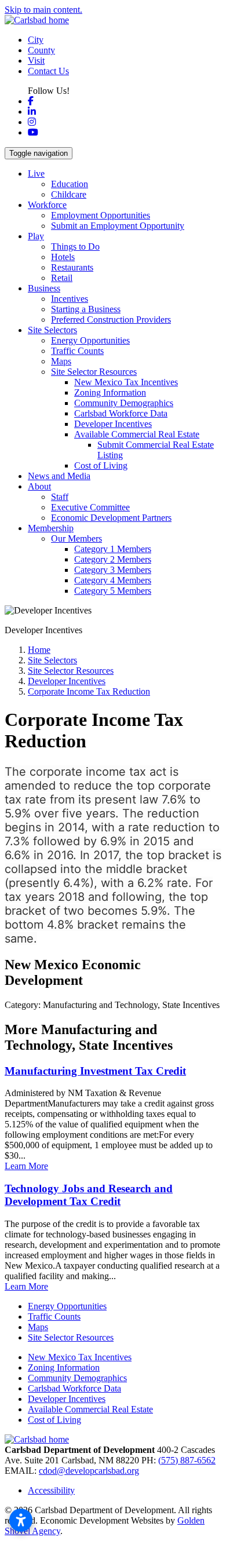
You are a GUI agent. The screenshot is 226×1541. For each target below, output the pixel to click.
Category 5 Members (112, 591)
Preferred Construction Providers (111, 319)
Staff (59, 497)
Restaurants (72, 267)
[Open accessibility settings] (20, 1520)
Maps (61, 361)
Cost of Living (100, 465)
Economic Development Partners (111, 518)
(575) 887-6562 (187, 1460)
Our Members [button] (76, 538)
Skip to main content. (43, 9)
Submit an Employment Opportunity (117, 226)
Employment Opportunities (100, 215)
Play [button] (36, 236)
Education (69, 184)
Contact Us (48, 71)
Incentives (69, 299)
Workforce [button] (47, 205)
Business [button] (44, 288)
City (35, 40)
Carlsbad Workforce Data (120, 413)
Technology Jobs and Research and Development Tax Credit (89, 1194)
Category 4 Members (112, 580)
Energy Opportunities (90, 340)
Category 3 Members (112, 570)
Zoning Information (110, 392)
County (41, 50)
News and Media (59, 476)
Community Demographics (123, 403)
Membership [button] (51, 528)
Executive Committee (90, 507)
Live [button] (36, 173)
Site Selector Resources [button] (94, 372)
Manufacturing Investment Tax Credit (95, 1071)
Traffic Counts (77, 351)
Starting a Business (86, 309)
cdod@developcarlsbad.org (89, 1471)
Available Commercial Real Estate (90, 1409)
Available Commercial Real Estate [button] (136, 434)
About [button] (39, 486)
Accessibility (51, 1490)
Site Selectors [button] (52, 330)
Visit (36, 60)
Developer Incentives (113, 424)
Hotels (63, 257)
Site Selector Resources (71, 1337)
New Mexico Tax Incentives (126, 382)
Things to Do (75, 246)
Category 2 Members (112, 559)
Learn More (26, 1166)
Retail (61, 278)
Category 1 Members (112, 549)
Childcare (68, 194)
